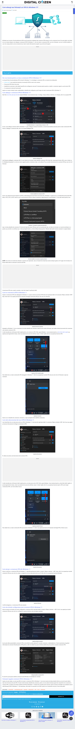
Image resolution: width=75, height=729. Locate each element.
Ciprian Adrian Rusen (7, 10)
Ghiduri (25, 689)
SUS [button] (71, 718)
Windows (43, 689)
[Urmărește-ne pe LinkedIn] (38, 707)
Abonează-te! (61, 696)
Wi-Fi (38, 689)
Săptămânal (22, 692)
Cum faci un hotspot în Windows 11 (9, 720)
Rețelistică (30, 689)
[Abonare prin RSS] (34, 707)
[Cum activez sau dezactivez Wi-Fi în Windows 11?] (28, 718)
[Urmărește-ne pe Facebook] (40, 707)
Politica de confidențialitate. (38, 694)
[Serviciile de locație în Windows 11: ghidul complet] (47, 718)
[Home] (37, 2)
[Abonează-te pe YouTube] (42, 707)
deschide (63, 332)
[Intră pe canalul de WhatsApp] (32, 707)
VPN (35, 689)
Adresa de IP (7, 82)
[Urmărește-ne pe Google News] (36, 707)
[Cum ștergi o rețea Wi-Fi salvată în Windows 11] (65, 718)
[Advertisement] (37, 58)
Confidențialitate (18, 689)
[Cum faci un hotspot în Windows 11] (10, 718)
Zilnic (16, 692)
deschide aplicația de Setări (13, 94)
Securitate (11, 689)
